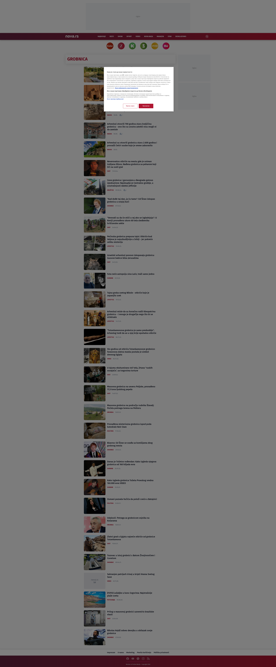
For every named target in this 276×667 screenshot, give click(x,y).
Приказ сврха (130, 106)
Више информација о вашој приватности (126, 88)
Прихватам (146, 106)
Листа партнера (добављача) (115, 99)
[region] (139, 89)
